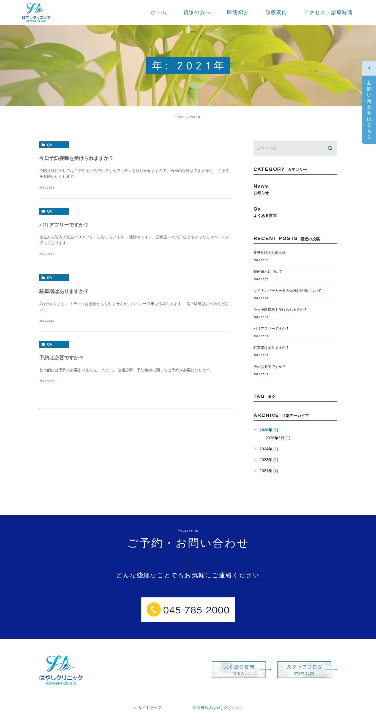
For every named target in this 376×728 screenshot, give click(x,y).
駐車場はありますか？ (64, 291)
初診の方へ (197, 12)
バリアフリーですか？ (64, 225)
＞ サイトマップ (147, 707)
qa (49, 145)
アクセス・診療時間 (328, 12)
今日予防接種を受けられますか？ (76, 158)
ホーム (159, 12)
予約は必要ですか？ (61, 357)
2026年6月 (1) (278, 438)
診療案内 (276, 12)
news (261, 189)
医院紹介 (238, 12)
